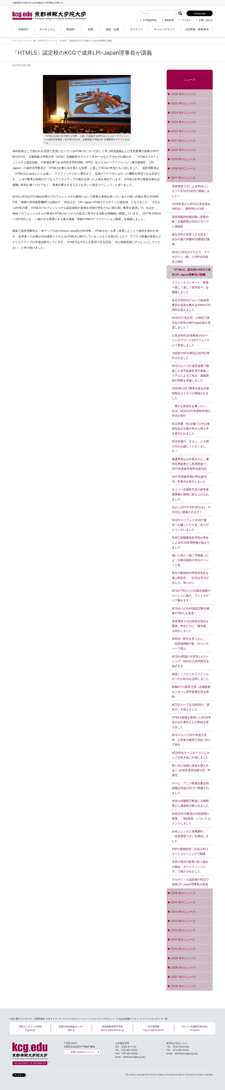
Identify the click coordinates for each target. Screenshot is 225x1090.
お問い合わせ (206, 20)
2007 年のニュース (183, 976)
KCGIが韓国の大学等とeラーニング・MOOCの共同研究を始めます (190, 661)
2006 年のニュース (183, 986)
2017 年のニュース (183, 177)
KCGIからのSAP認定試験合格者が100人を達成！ (191, 611)
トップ (17, 41)
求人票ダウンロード (21, 1018)
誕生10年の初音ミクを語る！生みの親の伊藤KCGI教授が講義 (191, 239)
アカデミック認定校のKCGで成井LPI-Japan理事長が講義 (190, 882)
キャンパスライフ (164, 29)
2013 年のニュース (183, 921)
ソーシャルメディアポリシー (100, 1018)
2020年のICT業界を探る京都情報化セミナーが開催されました (190, 393)
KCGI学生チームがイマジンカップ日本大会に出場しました (191, 755)
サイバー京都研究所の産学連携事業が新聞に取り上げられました (190, 494)
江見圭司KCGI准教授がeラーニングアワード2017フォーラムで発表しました (191, 340)
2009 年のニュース (183, 958)
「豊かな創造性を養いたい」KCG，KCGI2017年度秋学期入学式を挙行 (191, 410)
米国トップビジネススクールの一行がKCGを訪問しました (190, 676)
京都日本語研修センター (71, 1028)
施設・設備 (112, 29)
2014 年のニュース (183, 911)
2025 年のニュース (183, 103)
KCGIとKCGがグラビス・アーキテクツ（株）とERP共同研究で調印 (191, 256)
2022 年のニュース (183, 131)
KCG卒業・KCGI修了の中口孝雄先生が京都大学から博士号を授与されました (191, 428)
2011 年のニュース (183, 939)
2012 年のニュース (183, 930)
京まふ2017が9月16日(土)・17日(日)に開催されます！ (191, 509)
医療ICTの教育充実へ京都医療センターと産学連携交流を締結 (191, 691)
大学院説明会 (150, 20)
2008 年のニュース (183, 967)
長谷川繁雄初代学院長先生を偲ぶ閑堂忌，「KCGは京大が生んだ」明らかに (190, 577)
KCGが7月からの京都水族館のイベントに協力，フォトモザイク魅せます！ (191, 595)
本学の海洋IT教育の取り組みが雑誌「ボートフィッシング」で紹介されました (190, 866)
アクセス (186, 20)
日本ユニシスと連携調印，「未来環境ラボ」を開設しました (190, 836)
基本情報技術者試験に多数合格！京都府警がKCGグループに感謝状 (190, 221)
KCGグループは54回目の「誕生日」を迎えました (191, 707)
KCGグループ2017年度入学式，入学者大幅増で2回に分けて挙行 (191, 739)
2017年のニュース (46, 41)
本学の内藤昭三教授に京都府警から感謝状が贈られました (190, 803)
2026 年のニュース (183, 94)
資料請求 (169, 20)
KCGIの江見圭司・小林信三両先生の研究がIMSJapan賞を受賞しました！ (191, 322)
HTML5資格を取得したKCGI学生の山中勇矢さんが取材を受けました (191, 722)
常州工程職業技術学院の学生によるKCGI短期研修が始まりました (191, 542)
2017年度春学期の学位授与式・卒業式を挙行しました (189, 479)
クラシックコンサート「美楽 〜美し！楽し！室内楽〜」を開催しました (190, 287)
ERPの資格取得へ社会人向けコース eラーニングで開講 (190, 851)
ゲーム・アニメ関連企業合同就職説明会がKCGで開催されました (190, 788)
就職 (90, 29)
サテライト (136, 29)
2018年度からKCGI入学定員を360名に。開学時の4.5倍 (191, 206)
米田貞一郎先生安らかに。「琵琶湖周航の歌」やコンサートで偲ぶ (190, 643)
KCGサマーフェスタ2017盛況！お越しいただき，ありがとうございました (190, 524)
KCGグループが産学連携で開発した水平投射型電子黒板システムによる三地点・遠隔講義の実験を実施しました (190, 373)
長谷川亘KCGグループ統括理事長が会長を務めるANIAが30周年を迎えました (191, 305)
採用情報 (40, 1018)
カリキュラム (47, 29)
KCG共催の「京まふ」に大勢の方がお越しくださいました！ (190, 446)
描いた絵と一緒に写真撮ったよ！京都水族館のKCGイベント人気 (190, 560)
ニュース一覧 (29, 41)
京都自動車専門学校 (112, 1028)
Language (199, 13)
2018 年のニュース (183, 168)
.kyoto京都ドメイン (128, 1018)
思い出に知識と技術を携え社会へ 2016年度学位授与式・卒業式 (191, 770)
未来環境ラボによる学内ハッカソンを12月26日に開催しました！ (191, 191)
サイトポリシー (73, 1018)
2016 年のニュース (183, 893)
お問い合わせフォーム (82, 1051)
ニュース (189, 79)
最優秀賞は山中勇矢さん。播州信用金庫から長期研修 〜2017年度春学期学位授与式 (190, 463)
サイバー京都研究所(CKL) (194, 1028)
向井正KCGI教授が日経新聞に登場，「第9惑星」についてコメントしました (191, 818)
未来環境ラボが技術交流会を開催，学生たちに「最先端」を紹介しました (190, 626)
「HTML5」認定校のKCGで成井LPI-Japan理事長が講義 (191, 272)
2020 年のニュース (183, 150)
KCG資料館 (153, 1028)
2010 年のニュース (183, 949)
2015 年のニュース (183, 902)
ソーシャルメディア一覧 (155, 1018)
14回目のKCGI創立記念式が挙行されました (191, 355)
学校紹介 (23, 29)
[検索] (180, 13)
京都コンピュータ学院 (30, 1028)
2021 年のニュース (183, 140)
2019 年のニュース (183, 159)
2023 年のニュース (183, 122)
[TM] (46, 11)
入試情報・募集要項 (196, 29)
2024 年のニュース (183, 112)
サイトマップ (55, 1018)
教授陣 (70, 29)
